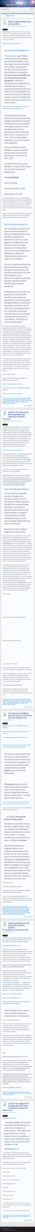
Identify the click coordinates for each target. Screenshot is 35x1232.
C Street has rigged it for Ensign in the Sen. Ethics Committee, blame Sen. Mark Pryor (16, 1106)
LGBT (8, 402)
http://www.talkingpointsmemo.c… (17, 489)
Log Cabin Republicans (16, 402)
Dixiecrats (5, 910)
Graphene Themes (12, 1230)
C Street (11, 1215)
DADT (8, 399)
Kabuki (25, 1215)
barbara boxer (23, 398)
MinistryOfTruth (7, 1112)
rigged (7, 1216)
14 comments (28, 707)
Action (13, 1112)
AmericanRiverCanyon (14, 26)
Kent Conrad (17, 1093)
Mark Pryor (25, 402)
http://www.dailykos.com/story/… (13, 1087)
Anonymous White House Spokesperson (13, 907)
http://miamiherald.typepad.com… (17, 50)
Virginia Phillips (11, 403)
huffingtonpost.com (11, 1149)
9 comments (29, 405)
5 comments (29, 1220)
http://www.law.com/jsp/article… (16, 224)
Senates (5, 403)
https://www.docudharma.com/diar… (13, 384)
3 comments (29, 1097)
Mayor (7, 911)
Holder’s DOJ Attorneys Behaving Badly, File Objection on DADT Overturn (16, 415)
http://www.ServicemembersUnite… (13, 108)
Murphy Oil (22, 911)
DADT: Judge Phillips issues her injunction (19, 22)
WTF (7, 1217)
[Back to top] (31, 1228)
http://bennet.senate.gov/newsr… (12, 982)
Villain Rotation (16, 914)
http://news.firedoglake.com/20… (12, 945)
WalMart (22, 914)
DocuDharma (5, 9)
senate (16, 913)
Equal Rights (11, 400)
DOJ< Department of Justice (17, 399)
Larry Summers (22, 910)
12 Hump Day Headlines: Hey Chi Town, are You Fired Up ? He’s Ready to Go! (20, 715)
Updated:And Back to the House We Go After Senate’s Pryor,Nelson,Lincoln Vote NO (16, 926)
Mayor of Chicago (14, 911)
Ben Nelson (7, 1092)
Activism (6, 1215)
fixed (15, 1215)
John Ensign (20, 1215)
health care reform (13, 910)
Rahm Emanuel (10, 913)
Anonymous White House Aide (19, 906)
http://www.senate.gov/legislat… (12, 471)
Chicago (26, 909)
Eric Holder (22, 400)
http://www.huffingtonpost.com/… (12, 43)
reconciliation (6, 1094)
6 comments (29, 916)
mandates (23, 1093)
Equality (16, 400)
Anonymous (7, 906)
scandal (12, 1216)
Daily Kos (14, 1118)
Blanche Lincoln (11, 909)
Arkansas (6, 398)
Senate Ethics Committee (20, 1216)
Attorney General (14, 398)
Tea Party (20, 913)
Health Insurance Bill (8, 1093)
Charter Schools (19, 909)
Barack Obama (23, 26)
